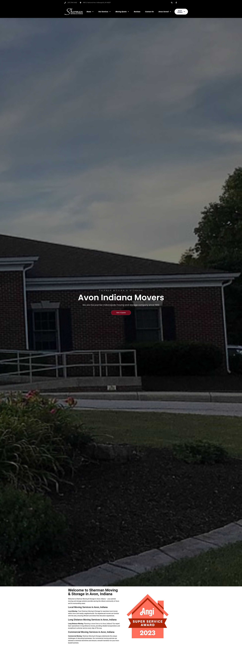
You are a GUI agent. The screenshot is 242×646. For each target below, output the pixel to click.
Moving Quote (121, 11)
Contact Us (149, 11)
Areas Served (164, 11)
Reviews (137, 11)
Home (89, 11)
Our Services (103, 11)
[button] (171, 2)
